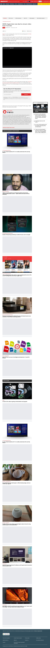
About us (15, 640)
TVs (24, 4)
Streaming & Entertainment (7, 21)
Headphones (20, 4)
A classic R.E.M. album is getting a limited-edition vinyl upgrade (40, 110)
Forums (39, 4)
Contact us (26, 640)
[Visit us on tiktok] (35, 1)
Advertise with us (5, 640)
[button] (49, 1)
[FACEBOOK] (8, 112)
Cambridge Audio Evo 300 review (40, 121)
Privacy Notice (5, 97)
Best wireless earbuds (40, 18)
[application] (17, 57)
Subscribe (40, 1)
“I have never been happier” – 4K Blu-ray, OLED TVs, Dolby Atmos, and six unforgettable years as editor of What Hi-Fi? (40, 131)
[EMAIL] (13, 112)
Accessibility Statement (40, 640)
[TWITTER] (9, 112)
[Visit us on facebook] (28, 1)
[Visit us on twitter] (29, 1)
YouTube (29, 33)
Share (5, 31)
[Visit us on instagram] (31, 1)
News (4, 4)
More (34, 4)
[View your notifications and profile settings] (47, 1)
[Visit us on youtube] (32, 1)
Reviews (7, 4)
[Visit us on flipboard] (34, 1)
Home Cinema (29, 4)
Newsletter (29, 31)
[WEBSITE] (11, 112)
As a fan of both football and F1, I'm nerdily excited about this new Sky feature (41, 125)
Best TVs (25, 18)
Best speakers (32, 18)
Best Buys (12, 4)
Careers (4, 642)
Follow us (25, 31)
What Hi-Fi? (8, 27)
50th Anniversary (18, 18)
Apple (3, 33)
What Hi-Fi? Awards (45, 4)
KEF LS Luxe (11, 18)
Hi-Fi (16, 4)
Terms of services (15, 97)
